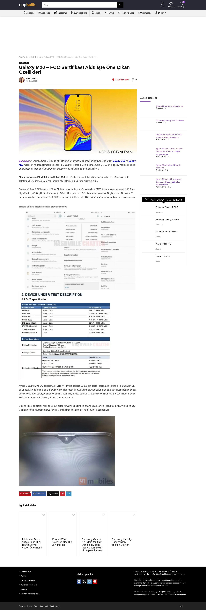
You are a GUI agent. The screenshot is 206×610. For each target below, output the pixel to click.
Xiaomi (158, 237)
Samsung (159, 212)
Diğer (161, 12)
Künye (23, 576)
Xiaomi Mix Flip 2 (163, 244)
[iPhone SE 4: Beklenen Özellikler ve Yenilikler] (62, 524)
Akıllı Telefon (35, 57)
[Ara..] (120, 5)
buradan (170, 594)
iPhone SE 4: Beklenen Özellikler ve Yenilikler (62, 542)
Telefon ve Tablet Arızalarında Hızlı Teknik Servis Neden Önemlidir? (32, 543)
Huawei (158, 261)
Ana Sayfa (23, 57)
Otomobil (146, 12)
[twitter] (84, 581)
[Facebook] (79, 581)
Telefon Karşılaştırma (30, 594)
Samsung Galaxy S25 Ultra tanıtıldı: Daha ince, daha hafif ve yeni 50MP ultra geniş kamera (92, 545)
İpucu (97, 12)
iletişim (24, 589)
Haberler (45, 12)
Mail (181, 606)
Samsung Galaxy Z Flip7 (167, 207)
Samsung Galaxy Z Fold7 (167, 219)
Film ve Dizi (128, 12)
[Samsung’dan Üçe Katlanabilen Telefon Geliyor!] (123, 524)
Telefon (30, 12)
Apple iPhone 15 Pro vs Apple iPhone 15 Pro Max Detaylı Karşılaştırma (169, 151)
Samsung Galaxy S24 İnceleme (170, 120)
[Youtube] (95, 581)
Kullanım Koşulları (29, 585)
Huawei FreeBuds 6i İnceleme (169, 106)
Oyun (111, 12)
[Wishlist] (171, 4)
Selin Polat (31, 78)
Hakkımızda (26, 571)
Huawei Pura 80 (163, 256)
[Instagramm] (89, 581)
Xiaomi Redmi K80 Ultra (167, 231)
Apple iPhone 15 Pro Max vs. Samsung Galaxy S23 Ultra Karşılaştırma (169, 182)
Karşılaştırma (80, 12)
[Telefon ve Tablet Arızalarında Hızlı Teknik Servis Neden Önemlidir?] (32, 524)
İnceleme (62, 12)
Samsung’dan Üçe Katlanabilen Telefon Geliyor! (122, 542)
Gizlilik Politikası (28, 580)
